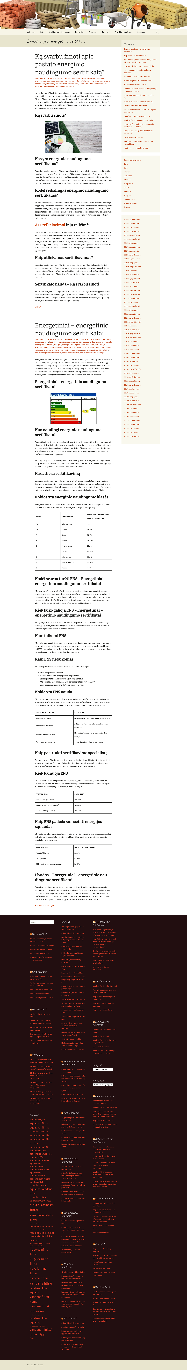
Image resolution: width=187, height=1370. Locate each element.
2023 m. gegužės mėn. (132, 290)
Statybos (141, 32)
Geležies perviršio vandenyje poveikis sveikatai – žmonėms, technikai (104, 1311)
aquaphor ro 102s (39, 1147)
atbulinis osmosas (42, 1205)
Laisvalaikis (79, 32)
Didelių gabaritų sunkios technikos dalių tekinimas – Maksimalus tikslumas (105, 953)
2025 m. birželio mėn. (132, 231)
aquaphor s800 (37, 1166)
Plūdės (126, 187)
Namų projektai (71, 1112)
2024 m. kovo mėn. (131, 286)
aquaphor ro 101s (39, 1135)
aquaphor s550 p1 (36, 1163)
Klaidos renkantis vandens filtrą (42, 945)
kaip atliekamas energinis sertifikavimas (92, 81)
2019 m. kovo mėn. (131, 408)
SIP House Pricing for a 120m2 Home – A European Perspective (41, 1085)
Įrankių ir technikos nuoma (59, 32)
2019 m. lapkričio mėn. (132, 389)
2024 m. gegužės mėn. (132, 278)
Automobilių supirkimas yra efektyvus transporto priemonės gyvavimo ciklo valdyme (104, 932)
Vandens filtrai (129, 199)
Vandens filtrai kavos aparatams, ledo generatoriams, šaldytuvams (103, 1174)
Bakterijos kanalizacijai (132, 160)
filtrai (34, 1210)
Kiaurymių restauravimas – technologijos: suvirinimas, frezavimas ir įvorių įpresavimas (104, 1114)
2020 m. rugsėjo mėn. (132, 365)
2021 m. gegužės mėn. (132, 334)
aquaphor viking (38, 1197)
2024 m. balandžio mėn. (132, 282)
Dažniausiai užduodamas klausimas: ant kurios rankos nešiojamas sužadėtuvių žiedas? (73, 1239)
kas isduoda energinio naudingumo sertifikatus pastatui (70, 342)
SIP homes (37, 1055)
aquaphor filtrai (39, 1123)
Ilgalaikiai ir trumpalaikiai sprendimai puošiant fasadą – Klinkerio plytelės (73, 1294)
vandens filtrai (41, 1283)
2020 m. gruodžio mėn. (132, 353)
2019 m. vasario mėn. (132, 412)
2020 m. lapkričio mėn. (132, 357)
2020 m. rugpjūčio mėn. (132, 369)
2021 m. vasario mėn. (132, 345)
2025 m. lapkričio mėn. (132, 223)
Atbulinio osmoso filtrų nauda (72, 1327)
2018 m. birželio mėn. (132, 436)
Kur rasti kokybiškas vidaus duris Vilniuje (139, 102)
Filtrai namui (70, 1318)
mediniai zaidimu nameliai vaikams (40, 1243)
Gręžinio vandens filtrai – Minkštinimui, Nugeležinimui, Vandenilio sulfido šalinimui (105, 1184)
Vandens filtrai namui (101, 1036)
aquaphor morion (39, 1131)
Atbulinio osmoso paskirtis (71, 1246)
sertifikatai (70, 86)
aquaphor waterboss (40, 1200)
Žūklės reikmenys (131, 203)
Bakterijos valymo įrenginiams (103, 1140)
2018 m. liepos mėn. (131, 432)
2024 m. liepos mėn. (131, 270)
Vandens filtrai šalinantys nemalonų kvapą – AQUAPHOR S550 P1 (73, 979)
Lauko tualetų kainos (101, 1047)
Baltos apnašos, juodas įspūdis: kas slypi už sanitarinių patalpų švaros (73, 1078)
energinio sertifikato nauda (66, 81)
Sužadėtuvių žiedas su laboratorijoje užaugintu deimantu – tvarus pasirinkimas (72, 1175)
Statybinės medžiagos (123, 32)
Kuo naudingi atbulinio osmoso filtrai (138, 80)
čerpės (32, 1338)
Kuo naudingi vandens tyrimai (41, 949)
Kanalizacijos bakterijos (101, 1023)
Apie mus (30, 32)
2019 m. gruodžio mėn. (132, 385)
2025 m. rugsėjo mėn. (132, 227)
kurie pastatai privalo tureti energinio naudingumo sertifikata (58, 350)
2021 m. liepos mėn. (131, 326)
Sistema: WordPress (35, 1365)
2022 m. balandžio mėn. (132, 306)
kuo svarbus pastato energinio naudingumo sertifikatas (90, 347)
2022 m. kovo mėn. (131, 310)
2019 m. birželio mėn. (132, 401)
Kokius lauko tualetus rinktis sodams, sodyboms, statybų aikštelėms (72, 1347)
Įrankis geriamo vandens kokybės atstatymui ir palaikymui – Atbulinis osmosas (104, 1219)
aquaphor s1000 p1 (36, 1182)
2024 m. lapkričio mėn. (132, 259)
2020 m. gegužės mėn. (132, 381)
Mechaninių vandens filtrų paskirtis (137, 77)
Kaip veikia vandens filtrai (39, 993)
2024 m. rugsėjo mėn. (132, 263)
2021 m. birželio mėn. (132, 330)
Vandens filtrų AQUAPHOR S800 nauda (138, 120)
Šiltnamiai (127, 191)
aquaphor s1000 (37, 1175)
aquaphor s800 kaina (39, 1169)
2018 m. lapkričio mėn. (132, 424)
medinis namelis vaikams (37, 1246)
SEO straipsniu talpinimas (101, 923)
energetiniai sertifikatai (96, 78)
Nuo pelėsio (128, 183)
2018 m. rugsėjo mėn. (132, 428)
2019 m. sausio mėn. (131, 416)
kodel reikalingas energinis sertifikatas (50, 86)
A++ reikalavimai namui (101, 1269)
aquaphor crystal (37, 1119)
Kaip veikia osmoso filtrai (39, 953)
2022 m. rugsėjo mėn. (132, 302)
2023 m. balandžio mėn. (132, 294)
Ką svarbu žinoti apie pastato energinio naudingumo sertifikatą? (70, 64)
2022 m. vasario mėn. (132, 314)
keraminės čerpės (35, 1224)
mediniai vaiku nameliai (42, 1232)
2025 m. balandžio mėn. (132, 239)
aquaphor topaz (38, 1185)
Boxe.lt (38, 306)
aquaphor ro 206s (38, 1150)
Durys (126, 168)
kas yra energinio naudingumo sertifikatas (91, 83)
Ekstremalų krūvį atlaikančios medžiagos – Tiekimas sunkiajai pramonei (73, 1185)
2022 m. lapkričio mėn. (132, 298)
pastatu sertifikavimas (70, 352)
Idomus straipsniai (104, 1095)
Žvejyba (127, 207)
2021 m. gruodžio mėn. (132, 318)
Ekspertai (100, 1244)
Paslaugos (93, 32)
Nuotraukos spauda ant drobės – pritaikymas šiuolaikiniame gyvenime (73, 1088)
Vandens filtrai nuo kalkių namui (105, 986)
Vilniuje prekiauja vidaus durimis (73, 1272)
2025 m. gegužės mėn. (132, 235)
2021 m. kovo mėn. (131, 341)
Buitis (42, 32)
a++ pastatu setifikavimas (76, 78)
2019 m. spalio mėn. (131, 393)
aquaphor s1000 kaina (40, 1178)
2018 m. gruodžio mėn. (132, 420)
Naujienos (127, 180)
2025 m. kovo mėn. (131, 243)
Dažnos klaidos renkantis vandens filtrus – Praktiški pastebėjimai (104, 1149)
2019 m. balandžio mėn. (132, 405)
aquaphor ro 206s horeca (41, 1153)
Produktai (106, 32)
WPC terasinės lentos (101, 1232)
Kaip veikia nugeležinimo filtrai (41, 997)
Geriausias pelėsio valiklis (133, 137)
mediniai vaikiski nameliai (37, 1230)
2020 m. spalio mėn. (131, 361)
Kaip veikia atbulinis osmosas (135, 55)
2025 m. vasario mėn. (132, 247)
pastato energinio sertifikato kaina (95, 350)
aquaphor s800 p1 (36, 1173)
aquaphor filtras (39, 1127)
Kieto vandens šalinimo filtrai (135, 84)
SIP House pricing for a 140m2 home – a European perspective (41, 1075)
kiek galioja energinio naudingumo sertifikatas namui (74, 344)
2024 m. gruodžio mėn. (132, 255)
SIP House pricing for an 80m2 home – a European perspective (41, 1101)
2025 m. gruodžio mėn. (132, 219)
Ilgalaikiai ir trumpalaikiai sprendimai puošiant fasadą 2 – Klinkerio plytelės (73, 1304)
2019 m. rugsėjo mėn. (132, 397)
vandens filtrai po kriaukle (37, 1315)
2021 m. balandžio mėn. (132, 337)
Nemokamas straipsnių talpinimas (73, 1063)
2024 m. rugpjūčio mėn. (132, 267)
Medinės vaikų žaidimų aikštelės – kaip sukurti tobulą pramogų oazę (72, 1285)
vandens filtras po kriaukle (37, 1326)
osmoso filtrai (39, 1278)
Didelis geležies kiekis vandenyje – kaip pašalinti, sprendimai (104, 1165)
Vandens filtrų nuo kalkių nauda (136, 106)
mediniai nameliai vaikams (42, 1226)
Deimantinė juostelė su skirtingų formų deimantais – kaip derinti (72, 1230)
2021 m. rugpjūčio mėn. (132, 322)
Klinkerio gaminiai (104, 1198)
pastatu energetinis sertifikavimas (48, 352)
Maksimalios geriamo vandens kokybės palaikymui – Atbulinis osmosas (72, 940)
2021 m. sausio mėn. (131, 349)
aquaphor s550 (37, 1157)
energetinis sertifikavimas (45, 81)
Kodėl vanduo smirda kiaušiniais (136, 148)
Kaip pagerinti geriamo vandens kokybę (139, 66)
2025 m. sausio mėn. (131, 251)
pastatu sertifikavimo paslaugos (92, 352)
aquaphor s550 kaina (39, 1160)
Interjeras (127, 172)
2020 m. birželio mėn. (132, 377)
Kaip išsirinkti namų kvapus (103, 1120)
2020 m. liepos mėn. (131, 373)
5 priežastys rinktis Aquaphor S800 (137, 116)
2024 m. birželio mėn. (132, 274)
